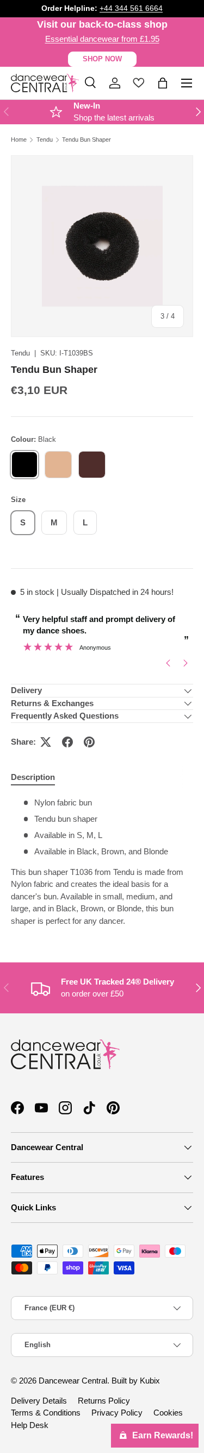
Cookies (168, 1412)
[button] (163, 83)
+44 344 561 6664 (131, 8)
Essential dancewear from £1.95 (102, 38)
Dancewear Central (73, 1380)
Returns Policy (104, 1400)
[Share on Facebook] (67, 742)
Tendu (44, 140)
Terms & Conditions (46, 1412)
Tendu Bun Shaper (86, 140)
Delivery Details (39, 1400)
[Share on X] (46, 742)
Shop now (102, 59)
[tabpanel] (102, 862)
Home (19, 140)
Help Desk (29, 1425)
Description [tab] (33, 777)
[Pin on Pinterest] (89, 742)
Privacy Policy (117, 1412)
